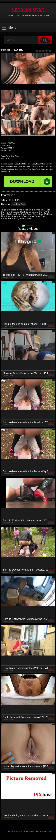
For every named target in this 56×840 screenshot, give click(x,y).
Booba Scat (25, 218)
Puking (48, 214)
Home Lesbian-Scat (13, 831)
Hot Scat (5, 216)
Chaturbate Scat (9, 218)
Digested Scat (14, 209)
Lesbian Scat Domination (24, 212)
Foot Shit (28, 209)
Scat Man (16, 216)
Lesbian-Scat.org (43, 831)
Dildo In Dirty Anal (16, 214)
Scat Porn (40, 216)
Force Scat (39, 209)
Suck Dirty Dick (35, 214)
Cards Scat (28, 216)
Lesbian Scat (19, 204)
